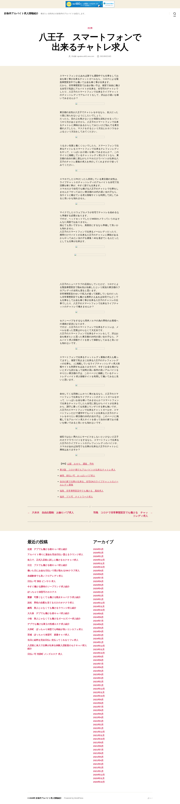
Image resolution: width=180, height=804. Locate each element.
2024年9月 (98, 613)
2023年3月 (98, 678)
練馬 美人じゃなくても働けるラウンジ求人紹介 (52, 608)
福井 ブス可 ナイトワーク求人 (76, 496)
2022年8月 (98, 703)
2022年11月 (99, 692)
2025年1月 (98, 599)
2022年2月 (98, 724)
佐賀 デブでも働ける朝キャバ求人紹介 (47, 549)
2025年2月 (98, 595)
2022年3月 (98, 721)
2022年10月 (99, 696)
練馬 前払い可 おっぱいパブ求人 (77, 475)
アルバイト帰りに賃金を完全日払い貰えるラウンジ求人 (55, 554)
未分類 (90, 28)
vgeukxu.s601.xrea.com (85, 56)
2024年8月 (98, 617)
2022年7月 (98, 706)
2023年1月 (98, 685)
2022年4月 (98, 717)
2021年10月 (99, 739)
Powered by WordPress (73, 798)
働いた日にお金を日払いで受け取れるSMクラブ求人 (54, 570)
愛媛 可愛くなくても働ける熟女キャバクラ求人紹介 (54, 597)
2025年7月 (98, 578)
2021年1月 (98, 771)
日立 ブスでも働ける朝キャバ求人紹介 (47, 565)
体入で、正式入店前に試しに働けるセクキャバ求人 (53, 560)
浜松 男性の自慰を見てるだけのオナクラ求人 (51, 602)
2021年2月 (98, 767)
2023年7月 (98, 664)
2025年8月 (98, 574)
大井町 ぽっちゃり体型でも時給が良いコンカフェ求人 (55, 629)
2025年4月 (98, 588)
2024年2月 (98, 638)
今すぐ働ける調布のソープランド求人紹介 (49, 586)
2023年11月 (99, 649)
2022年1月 (98, 728)
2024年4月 (98, 631)
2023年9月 (98, 656)
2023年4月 (98, 674)
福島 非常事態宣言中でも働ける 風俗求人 (81, 490)
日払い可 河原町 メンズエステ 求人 (45, 654)
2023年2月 (98, 681)
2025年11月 (99, 563)
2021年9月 (98, 742)
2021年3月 (98, 764)
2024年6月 (98, 624)
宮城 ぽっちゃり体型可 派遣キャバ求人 (48, 634)
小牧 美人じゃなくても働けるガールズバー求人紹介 (54, 618)
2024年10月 (99, 610)
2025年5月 (98, 585)
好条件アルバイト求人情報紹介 (21, 13)
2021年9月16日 (105, 56)
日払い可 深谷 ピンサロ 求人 (42, 581)
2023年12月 (99, 646)
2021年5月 (98, 757)
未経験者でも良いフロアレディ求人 (45, 576)
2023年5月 (98, 671)
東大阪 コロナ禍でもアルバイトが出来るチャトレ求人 (87, 469)
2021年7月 (98, 749)
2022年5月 (98, 714)
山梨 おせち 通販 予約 (80, 464)
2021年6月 (98, 753)
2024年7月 (98, 621)
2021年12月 (99, 732)
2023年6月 (98, 667)
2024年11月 (99, 606)
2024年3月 (98, 635)
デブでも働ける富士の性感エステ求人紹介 (49, 624)
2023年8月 (98, 660)
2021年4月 (98, 760)
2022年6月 (98, 710)
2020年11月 (99, 778)
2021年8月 (98, 746)
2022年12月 (99, 689)
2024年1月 (98, 642)
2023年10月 (99, 653)
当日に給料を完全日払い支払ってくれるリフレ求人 (53, 640)
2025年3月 (98, 592)
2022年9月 (98, 699)
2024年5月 (98, 628)
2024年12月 (99, 603)
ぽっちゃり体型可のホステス (42, 592)
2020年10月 (99, 782)
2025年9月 (98, 570)
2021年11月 (99, 735)
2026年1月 (98, 556)
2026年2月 (98, 552)
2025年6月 (98, 581)
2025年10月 (99, 567)
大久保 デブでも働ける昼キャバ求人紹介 (48, 613)
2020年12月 (99, 774)
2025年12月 (99, 560)
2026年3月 (98, 549)
